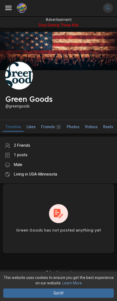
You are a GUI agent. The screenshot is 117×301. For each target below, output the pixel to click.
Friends (50, 127)
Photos (73, 127)
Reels (108, 127)
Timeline (13, 127)
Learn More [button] (72, 283)
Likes (31, 127)
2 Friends (22, 145)
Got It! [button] (58, 293)
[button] (108, 8)
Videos (91, 127)
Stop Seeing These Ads (58, 25)
